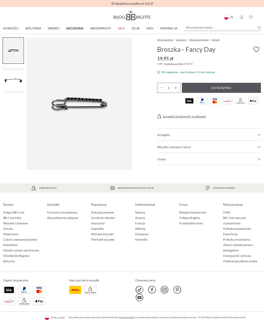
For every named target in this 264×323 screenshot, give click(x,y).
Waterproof (100, 28)
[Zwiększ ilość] (175, 88)
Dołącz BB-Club (13, 212)
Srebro (54, 28)
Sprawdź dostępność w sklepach (184, 116)
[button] (241, 17)
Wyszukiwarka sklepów (62, 218)
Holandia (141, 239)
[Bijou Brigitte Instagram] (164, 290)
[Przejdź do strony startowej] (132, 15)
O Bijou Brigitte (189, 218)
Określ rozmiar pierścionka (21, 250)
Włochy (140, 228)
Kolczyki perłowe (102, 212)
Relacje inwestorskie (192, 212)
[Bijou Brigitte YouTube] (139, 297)
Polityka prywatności (237, 228)
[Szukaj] (259, 27)
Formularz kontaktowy (62, 212)
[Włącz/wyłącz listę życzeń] (256, 49)
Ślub (136, 28)
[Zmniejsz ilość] (161, 88)
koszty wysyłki (126, 317)
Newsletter (10, 245)
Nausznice (98, 223)
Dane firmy (230, 234)
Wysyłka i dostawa (15, 223)
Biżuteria (33, 28)
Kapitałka (97, 228)
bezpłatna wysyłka (173, 63)
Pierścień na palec (103, 239)
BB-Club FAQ (12, 218)
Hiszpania (141, 234)
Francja (140, 223)
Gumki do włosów (103, 218)
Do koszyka (221, 88)
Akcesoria (74, 28)
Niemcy (140, 212)
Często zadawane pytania (20, 239)
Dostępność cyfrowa (237, 255)
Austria (140, 218)
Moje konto (11, 234)
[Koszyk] (259, 17)
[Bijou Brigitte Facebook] (152, 290)
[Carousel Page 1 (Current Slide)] (13, 50)
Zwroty (8, 228)
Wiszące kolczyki (102, 234)
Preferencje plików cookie (240, 261)
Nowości (11, 28)
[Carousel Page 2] (13, 80)
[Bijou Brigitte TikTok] (139, 290)
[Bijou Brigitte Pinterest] (177, 290)
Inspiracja (168, 28)
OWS (226, 212)
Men (149, 28)
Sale (121, 28)
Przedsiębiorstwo (191, 223)
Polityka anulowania (236, 239)
